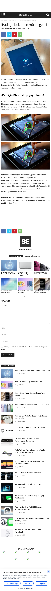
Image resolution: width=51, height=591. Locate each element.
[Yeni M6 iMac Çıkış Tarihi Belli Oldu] (25, 284)
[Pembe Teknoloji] (20, 563)
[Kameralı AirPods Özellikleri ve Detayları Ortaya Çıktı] (7, 419)
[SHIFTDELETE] (8, 556)
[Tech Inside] (44, 556)
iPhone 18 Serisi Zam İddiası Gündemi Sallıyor (42, 273)
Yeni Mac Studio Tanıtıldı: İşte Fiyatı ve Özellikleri (24, 274)
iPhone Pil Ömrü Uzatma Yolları (6, 291)
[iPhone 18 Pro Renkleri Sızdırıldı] (7, 476)
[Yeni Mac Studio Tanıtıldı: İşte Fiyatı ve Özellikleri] (25, 265)
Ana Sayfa (4, 20)
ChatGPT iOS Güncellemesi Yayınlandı (30, 427)
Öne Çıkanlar (12, 20)
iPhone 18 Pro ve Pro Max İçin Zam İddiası (32, 404)
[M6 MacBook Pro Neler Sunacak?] (7, 487)
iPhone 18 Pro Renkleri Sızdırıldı (28, 473)
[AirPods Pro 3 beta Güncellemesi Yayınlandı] (7, 533)
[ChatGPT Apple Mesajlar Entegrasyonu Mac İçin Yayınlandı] (7, 521)
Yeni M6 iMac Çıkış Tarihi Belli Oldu (25, 291)
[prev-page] (24, 296)
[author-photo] (25, 241)
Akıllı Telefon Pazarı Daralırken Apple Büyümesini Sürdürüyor (30, 451)
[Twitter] (9, 34)
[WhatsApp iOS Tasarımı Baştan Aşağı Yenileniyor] (7, 498)
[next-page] (27, 296)
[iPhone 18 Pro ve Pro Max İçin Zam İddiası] (7, 407)
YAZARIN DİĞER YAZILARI (33, 256)
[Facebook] (3, 34)
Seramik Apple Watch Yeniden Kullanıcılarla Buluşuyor (27, 439)
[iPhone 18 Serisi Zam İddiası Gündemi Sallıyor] (42, 265)
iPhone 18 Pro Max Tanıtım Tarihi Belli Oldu (8, 273)
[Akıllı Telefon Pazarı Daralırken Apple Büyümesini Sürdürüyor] (7, 453)
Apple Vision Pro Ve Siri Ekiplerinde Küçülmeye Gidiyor (29, 508)
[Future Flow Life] (32, 563)
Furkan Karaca (10, 28)
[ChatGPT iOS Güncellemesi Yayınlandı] (7, 430)
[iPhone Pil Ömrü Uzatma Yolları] (9, 284)
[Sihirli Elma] (20, 556)
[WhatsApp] (20, 34)
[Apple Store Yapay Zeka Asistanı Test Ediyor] (42, 284)
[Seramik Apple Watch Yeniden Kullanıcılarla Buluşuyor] (7, 441)
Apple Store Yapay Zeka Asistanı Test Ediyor (41, 291)
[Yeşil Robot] (32, 556)
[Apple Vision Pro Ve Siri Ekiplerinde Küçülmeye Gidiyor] (7, 510)
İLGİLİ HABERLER (15, 256)
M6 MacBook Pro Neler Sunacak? (28, 484)
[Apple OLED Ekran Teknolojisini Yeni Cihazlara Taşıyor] (7, 464)
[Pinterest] (14, 34)
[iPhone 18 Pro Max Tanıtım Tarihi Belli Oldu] (9, 265)
